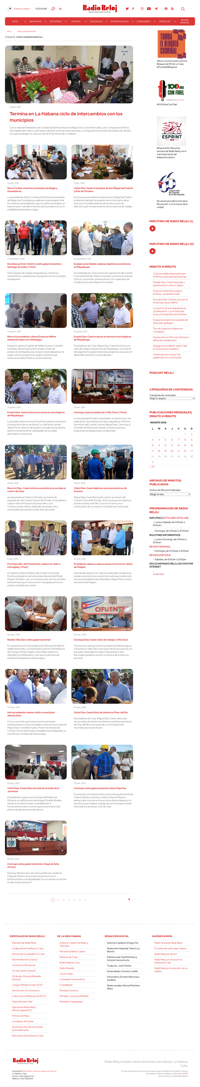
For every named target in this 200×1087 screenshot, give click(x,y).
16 (192, 445)
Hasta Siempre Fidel (22, 1001)
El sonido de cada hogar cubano (170, 948)
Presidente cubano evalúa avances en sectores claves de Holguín (103, 565)
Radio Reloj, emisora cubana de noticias (39, 1071)
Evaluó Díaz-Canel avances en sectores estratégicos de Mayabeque (102, 338)
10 (153, 445)
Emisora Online (21, 8)
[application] (152, 228)
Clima (53, 8)
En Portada (56, 21)
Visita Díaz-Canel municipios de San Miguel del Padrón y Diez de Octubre (103, 190)
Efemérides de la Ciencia (24, 959)
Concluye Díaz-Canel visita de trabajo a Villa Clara (101, 639)
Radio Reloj (100, 9)
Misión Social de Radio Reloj (168, 942)
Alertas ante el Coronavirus (26, 990)
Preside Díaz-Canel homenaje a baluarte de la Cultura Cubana (169, 284)
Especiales (164, 21)
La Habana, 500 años (23, 1021)
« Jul (152, 466)
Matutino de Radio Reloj (24, 942)
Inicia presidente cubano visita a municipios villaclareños (31, 714)
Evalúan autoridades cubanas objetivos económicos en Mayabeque (102, 265)
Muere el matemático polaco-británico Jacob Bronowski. (168, 292)
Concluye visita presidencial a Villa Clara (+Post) (100, 412)
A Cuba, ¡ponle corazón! (24, 970)
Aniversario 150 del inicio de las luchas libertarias (27, 1028)
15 (185, 445)
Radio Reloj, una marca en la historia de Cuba (168, 961)
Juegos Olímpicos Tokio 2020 (27, 984)
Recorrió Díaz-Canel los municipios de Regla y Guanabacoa (32, 190)
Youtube (149, 8)
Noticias (76, 21)
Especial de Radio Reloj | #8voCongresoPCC (24, 1009)
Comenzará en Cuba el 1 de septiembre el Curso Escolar (167, 356)
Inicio (15, 21)
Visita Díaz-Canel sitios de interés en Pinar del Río (101, 712)
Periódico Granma (69, 990)
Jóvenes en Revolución (24, 965)
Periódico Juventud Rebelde (74, 996)
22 (185, 450)
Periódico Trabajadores (71, 1001)
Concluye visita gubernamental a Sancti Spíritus (100, 788)
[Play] (152, 228)
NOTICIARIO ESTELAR (175, 517)
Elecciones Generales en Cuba (27, 1035)
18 (159, 450)
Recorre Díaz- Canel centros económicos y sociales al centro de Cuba (36, 490)
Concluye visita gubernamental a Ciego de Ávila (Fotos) (33, 865)
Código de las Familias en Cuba (27, 948)
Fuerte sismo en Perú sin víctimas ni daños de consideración (171, 339)
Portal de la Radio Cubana (72, 951)
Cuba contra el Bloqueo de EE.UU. (29, 996)
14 (178, 445)
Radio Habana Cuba (70, 962)
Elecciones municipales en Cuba (28, 954)
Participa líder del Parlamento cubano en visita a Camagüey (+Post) (33, 565)
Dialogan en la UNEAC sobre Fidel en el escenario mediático (170, 347)
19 (165, 450)
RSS (172, 8)
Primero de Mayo (20, 1015)
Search (182, 8)
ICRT (185, 1073)
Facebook (133, 8)
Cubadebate (66, 984)
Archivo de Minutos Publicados (165, 490)
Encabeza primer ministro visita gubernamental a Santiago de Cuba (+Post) (34, 265)
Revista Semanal (184, 21)
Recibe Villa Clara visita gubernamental (28, 639)
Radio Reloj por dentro (165, 954)
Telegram (156, 8)
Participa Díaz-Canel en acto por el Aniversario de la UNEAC (170, 301)
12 (165, 445)
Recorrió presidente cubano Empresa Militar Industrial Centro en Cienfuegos (31, 338)
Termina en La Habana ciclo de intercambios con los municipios (66, 117)
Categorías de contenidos (162, 395)
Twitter (127, 8)
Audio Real (158, 574)
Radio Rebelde (67, 968)
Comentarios (144, 21)
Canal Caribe (66, 973)
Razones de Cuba (68, 957)
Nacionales (96, 21)
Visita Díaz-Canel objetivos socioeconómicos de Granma (100, 490)
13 (172, 445)
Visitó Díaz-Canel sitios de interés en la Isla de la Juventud (33, 790)
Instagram (142, 8)
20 (172, 450)
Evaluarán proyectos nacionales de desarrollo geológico (170, 321)
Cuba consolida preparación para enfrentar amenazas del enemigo (170, 275)
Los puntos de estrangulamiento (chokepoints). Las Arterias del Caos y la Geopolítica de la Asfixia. (170, 311)
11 (159, 445)
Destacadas (35, 21)
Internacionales (120, 21)
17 (153, 450)
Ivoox (166, 8)
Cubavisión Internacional (72, 979)
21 (179, 450)
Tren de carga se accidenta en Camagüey (168, 330)
